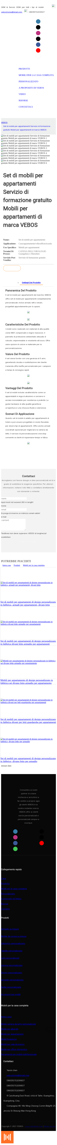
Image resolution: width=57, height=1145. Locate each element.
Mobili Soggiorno (9, 1039)
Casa (3, 878)
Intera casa (6, 565)
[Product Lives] (7, 1142)
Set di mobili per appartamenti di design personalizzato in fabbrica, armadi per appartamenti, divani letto (28, 603)
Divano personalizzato (11, 973)
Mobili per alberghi (9, 1029)
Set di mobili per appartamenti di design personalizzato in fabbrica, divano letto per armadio (28, 760)
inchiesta (12, 268)
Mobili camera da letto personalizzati (18, 1024)
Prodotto (5, 883)
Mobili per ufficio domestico (14, 1049)
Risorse (4, 904)
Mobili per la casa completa (34, 565)
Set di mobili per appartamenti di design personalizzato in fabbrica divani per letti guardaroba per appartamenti (28, 721)
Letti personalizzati (10, 958)
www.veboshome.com (34, 1126)
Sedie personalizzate (11, 987)
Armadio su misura (10, 929)
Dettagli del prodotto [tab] (31, 283)
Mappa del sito (49, 1126)
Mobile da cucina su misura (13, 936)
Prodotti (17, 565)
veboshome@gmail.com (12, 12)
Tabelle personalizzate (11, 951)
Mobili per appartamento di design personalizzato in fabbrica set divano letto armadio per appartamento (26, 681)
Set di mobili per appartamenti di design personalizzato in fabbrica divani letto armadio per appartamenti (28, 642)
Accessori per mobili (10, 994)
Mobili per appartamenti (12, 1034)
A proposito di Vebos (11, 899)
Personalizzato (8, 894)
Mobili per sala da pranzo (12, 1044)
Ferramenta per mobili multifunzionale (19, 1054)
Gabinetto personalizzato (13, 943)
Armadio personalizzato (12, 980)
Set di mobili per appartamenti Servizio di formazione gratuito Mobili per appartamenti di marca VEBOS (26, 128)
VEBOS (4, 123)
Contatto (5, 909)
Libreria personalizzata (11, 965)
